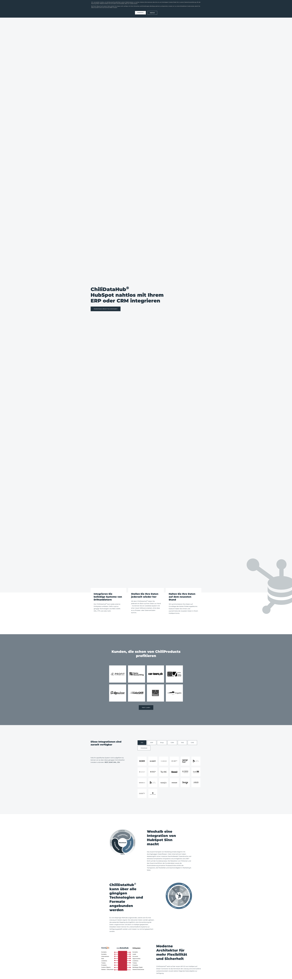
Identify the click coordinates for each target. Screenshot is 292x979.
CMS (192, 742)
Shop (162, 742)
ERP (151, 742)
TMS (182, 742)
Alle (142, 742)
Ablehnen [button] (152, 12)
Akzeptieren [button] (140, 12)
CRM (172, 742)
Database (144, 748)
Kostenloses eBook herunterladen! (105, 309)
